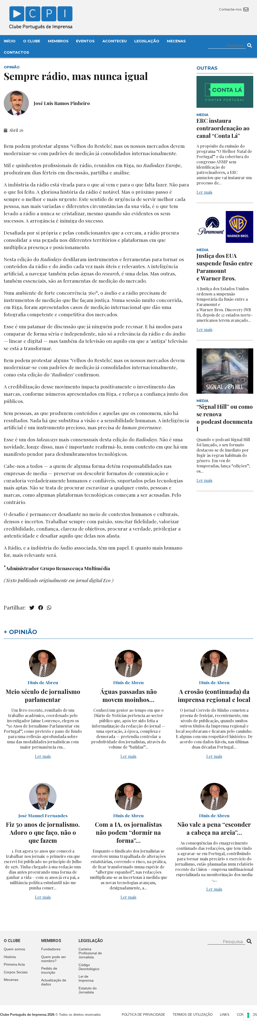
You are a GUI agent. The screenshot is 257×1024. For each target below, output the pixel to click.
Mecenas (176, 41)
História (10, 957)
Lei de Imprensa (86, 978)
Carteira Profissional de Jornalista (90, 953)
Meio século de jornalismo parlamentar (43, 695)
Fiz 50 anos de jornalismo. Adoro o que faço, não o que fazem (43, 832)
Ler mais (204, 192)
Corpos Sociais (16, 972)
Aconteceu (114, 41)
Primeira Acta (14, 964)
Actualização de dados (53, 982)
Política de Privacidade (143, 1014)
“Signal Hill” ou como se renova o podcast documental (225, 418)
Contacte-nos (230, 9)
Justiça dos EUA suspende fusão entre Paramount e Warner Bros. (225, 267)
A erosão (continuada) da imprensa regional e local (214, 695)
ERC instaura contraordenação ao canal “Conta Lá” (223, 128)
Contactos (16, 52)
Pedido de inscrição (49, 970)
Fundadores (50, 949)
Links (224, 1014)
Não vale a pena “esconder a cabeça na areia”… (214, 828)
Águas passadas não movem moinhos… (128, 695)
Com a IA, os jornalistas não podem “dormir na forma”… (128, 832)
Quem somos (14, 949)
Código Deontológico (89, 967)
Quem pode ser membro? (53, 959)
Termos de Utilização (193, 1014)
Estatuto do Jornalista (88, 990)
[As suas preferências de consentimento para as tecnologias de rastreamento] (248, 1015)
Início (10, 41)
